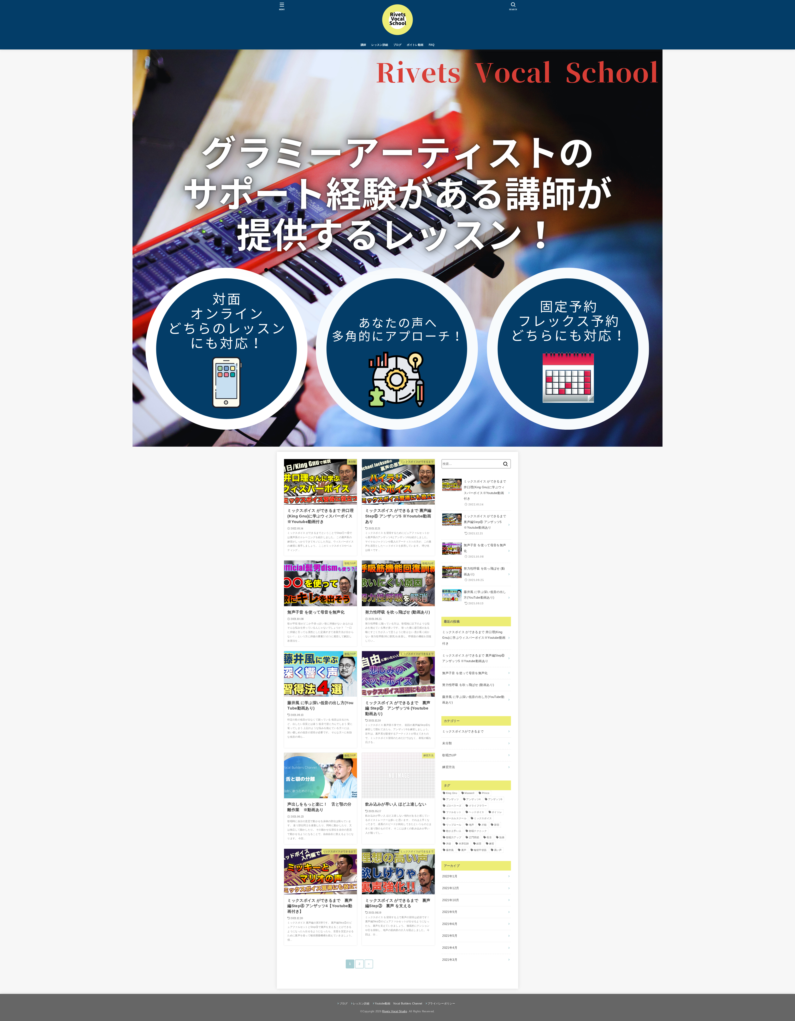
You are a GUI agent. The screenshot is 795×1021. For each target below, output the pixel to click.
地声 (471, 824)
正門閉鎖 (474, 837)
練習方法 (448, 767)
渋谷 (448, 843)
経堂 (479, 843)
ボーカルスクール (456, 818)
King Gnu (451, 793)
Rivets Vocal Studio (394, 1011)
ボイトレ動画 (415, 44)
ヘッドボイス (476, 812)
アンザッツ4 (473, 799)
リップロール (453, 824)
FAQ (431, 44)
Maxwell (469, 793)
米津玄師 (464, 843)
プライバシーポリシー (441, 1003)
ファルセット (453, 812)
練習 (491, 843)
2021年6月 (449, 924)
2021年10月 (450, 900)
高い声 (498, 850)
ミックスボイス (483, 818)
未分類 (447, 743)
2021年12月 (450, 888)
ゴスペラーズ (453, 805)
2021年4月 (449, 947)
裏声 (463, 850)
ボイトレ (497, 812)
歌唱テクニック (478, 831)
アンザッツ (452, 799)
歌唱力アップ (453, 837)
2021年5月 (449, 935)
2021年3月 (449, 959)
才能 (484, 824)
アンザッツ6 (495, 799)
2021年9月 (449, 912)
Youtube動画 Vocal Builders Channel (398, 1003)
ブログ (397, 44)
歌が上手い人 (453, 831)
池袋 (501, 837)
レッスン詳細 (379, 44)
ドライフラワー (478, 805)
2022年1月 (449, 876)
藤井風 (450, 850)
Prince (486, 793)
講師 (363, 44)
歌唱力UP (449, 755)
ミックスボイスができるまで (463, 731)
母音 (489, 837)
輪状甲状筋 (480, 850)
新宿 (496, 824)
